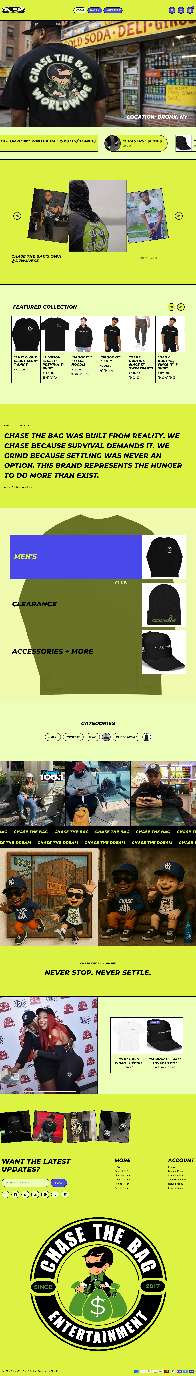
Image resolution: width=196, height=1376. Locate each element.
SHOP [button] (93, 10)
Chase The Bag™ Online (24, 1371)
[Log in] (181, 10)
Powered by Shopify (48, 1371)
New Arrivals (125, 737)
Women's (72, 737)
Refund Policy (122, 1184)
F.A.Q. (118, 1167)
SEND (59, 1182)
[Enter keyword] (172, 10)
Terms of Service (123, 1179)
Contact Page (122, 1171)
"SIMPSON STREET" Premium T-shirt (53, 362)
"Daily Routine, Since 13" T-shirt (168, 362)
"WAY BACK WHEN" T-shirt (129, 1060)
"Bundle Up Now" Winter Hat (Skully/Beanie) (102, 141)
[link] (50, 216)
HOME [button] (79, 10)
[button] (17, 216)
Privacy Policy (122, 1188)
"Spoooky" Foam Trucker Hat (165, 1060)
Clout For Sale (122, 1175)
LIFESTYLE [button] (113, 10)
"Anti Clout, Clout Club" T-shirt (26, 361)
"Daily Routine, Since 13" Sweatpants (141, 362)
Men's (52, 737)
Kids (92, 737)
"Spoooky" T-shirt (110, 359)
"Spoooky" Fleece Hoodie (81, 361)
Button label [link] (148, 258)
